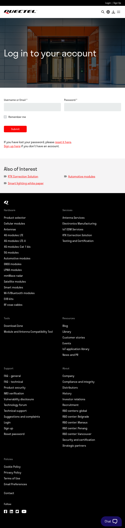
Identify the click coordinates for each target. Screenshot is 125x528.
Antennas (10, 229)
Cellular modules (14, 223)
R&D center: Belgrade (75, 417)
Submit (15, 129)
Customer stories (73, 337)
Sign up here (12, 146)
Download (113, 12)
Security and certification (78, 440)
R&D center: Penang (74, 428)
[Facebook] (5, 512)
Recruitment (70, 405)
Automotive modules (81, 176)
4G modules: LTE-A (15, 241)
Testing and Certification (78, 241)
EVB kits (9, 299)
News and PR (70, 355)
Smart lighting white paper (26, 183)
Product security (15, 388)
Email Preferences (15, 484)
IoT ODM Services (72, 229)
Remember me (17, 117)
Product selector (15, 218)
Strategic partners (74, 446)
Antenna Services (73, 218)
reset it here (63, 142)
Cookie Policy (12, 467)
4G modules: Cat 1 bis (17, 247)
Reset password (14, 434)
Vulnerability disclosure (19, 399)
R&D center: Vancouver (76, 434)
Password (70, 100)
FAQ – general (12, 376)
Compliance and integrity (78, 382)
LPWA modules (13, 270)
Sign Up (117, 3)
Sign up (8, 428)
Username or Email (15, 100)
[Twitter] (17, 512)
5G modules (11, 253)
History (67, 393)
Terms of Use (12, 478)
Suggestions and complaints (22, 417)
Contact (9, 493)
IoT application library (75, 349)
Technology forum (15, 405)
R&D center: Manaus (75, 422)
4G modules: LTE (13, 235)
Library (66, 332)
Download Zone (13, 326)
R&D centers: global (74, 411)
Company (68, 376)
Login (108, 3)
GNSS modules (12, 264)
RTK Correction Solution (23, 176)
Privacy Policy (12, 473)
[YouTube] (23, 512)
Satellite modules (15, 282)
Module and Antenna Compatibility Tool (28, 332)
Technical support (15, 411)
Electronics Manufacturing (79, 223)
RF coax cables (13, 305)
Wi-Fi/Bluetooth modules (19, 293)
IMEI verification (14, 393)
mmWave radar (13, 276)
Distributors (70, 388)
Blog (65, 326)
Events (66, 343)
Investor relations (73, 399)
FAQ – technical (13, 382)
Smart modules (13, 287)
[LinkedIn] (11, 512)
